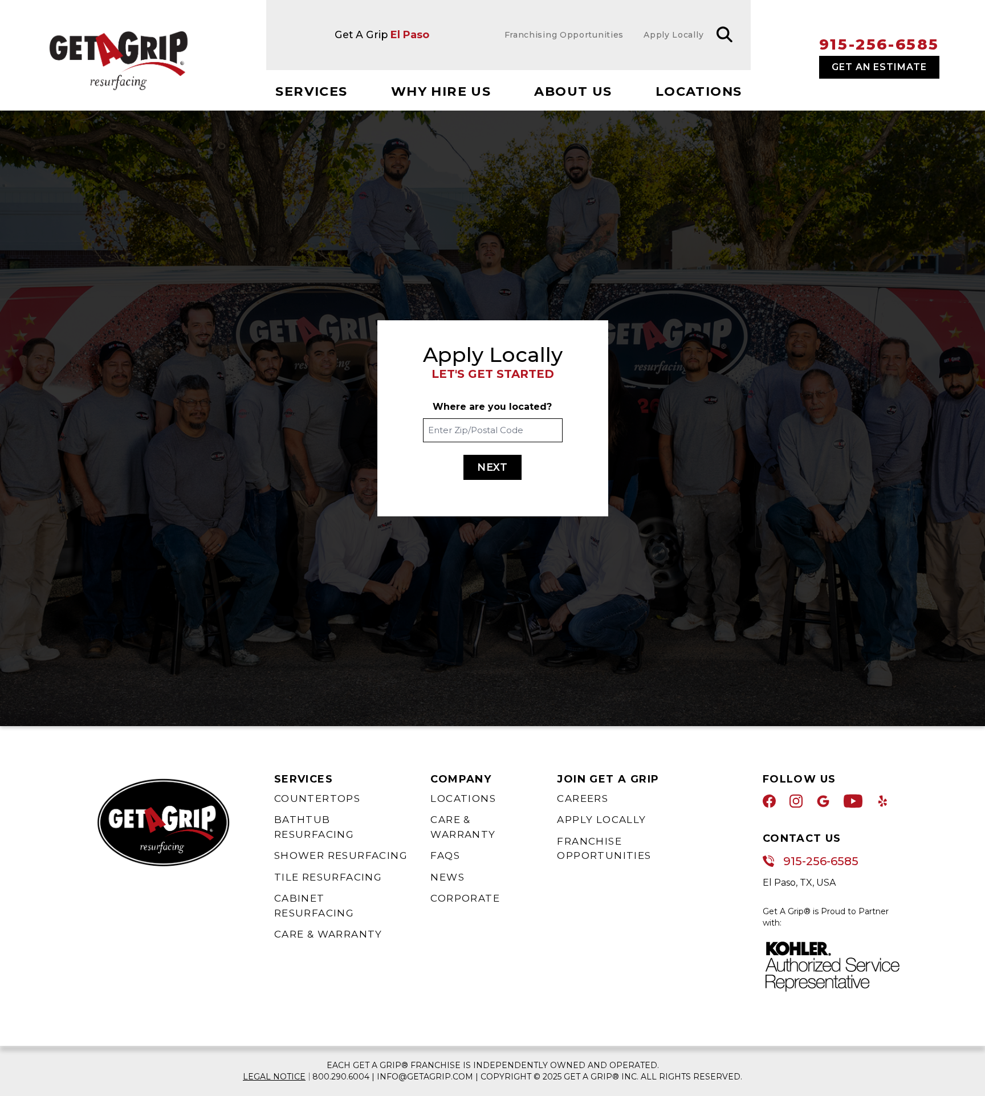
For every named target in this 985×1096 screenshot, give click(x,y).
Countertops (317, 798)
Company (460, 779)
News (447, 877)
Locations (699, 91)
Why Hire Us (441, 91)
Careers (582, 798)
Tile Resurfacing (328, 877)
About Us (573, 91)
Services (311, 91)
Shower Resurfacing (341, 855)
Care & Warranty (328, 934)
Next (492, 467)
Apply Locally (601, 819)
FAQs (445, 855)
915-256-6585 (879, 44)
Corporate (465, 898)
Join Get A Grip (608, 779)
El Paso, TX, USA (799, 882)
